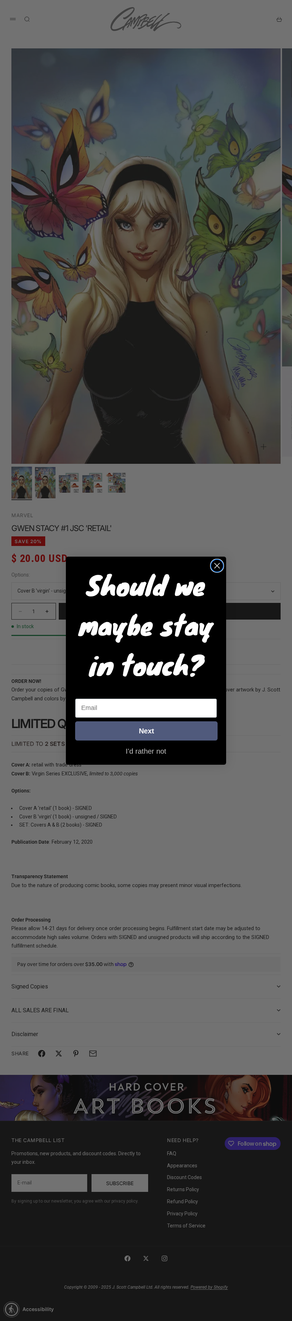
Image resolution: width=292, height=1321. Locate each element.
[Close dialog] (217, 565)
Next (146, 731)
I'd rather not (146, 751)
